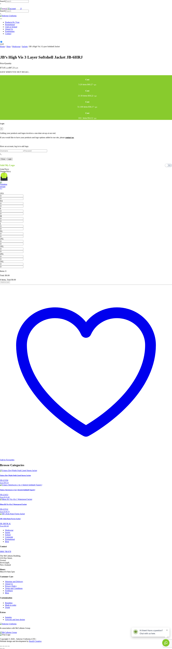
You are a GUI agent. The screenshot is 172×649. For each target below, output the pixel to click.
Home (2, 46)
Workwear (16, 46)
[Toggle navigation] (1, 18)
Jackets (25, 46)
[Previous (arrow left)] (1, 648)
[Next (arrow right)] (4, 648)
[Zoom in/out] (1, 646)
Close (3, 159)
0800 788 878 (5, 551)
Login (10, 159)
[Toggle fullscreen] (4, 646)
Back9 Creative (35, 641)
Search (2, 1)
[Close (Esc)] (9, 646)
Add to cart (5, 282)
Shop (8, 46)
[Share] (6, 646)
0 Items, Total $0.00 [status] (8, 280)
